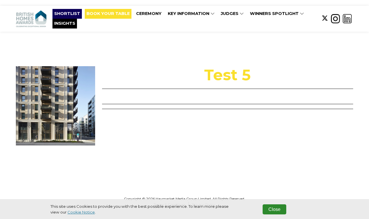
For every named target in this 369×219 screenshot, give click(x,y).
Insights (64, 23)
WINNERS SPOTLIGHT (275, 13)
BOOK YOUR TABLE (108, 13)
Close (274, 209)
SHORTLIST (67, 13)
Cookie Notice (81, 212)
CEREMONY (148, 13)
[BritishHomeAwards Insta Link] (335, 18)
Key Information (189, 13)
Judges (230, 13)
